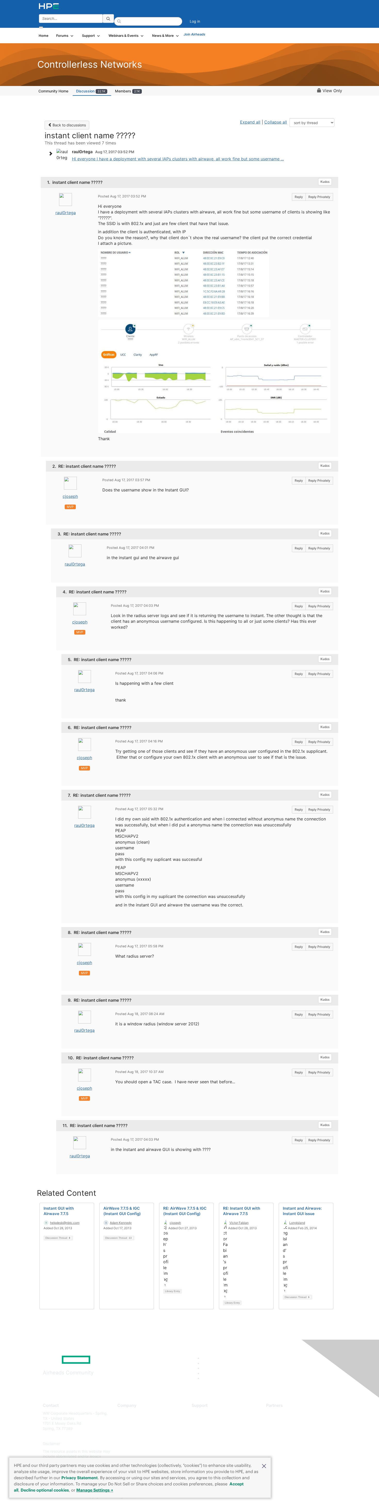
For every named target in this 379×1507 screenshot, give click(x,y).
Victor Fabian (239, 1223)
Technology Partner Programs (291, 1436)
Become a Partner (281, 1421)
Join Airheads (194, 34)
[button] (264, 1465)
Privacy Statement (79, 1477)
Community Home (53, 91)
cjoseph (70, 496)
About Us (125, 1413)
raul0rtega (65, 212)
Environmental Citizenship (139, 1436)
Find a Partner (278, 1413)
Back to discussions (69, 125)
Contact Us (126, 1428)
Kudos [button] (324, 182)
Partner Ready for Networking (291, 1428)
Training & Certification (211, 1428)
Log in (195, 21)
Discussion (90, 91)
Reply (299, 197)
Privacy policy (129, 1444)
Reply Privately (319, 197)
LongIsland (297, 1223)
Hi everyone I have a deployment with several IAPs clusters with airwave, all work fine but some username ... (178, 158)
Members (127, 91)
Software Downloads (209, 1436)
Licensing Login (205, 1444)
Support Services (206, 1413)
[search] (108, 18)
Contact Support (206, 1421)
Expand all (250, 122)
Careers (123, 1421)
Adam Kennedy (121, 1223)
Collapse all (275, 122)
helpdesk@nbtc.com (64, 1223)
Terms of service (131, 1451)
